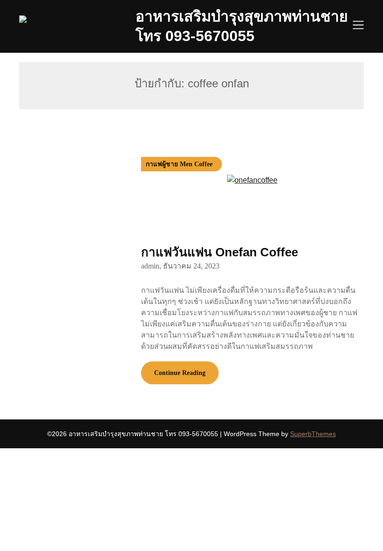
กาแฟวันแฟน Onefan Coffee (219, 252)
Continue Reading (180, 372)
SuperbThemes (313, 434)
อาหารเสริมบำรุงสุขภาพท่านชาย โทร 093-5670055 (241, 26)
